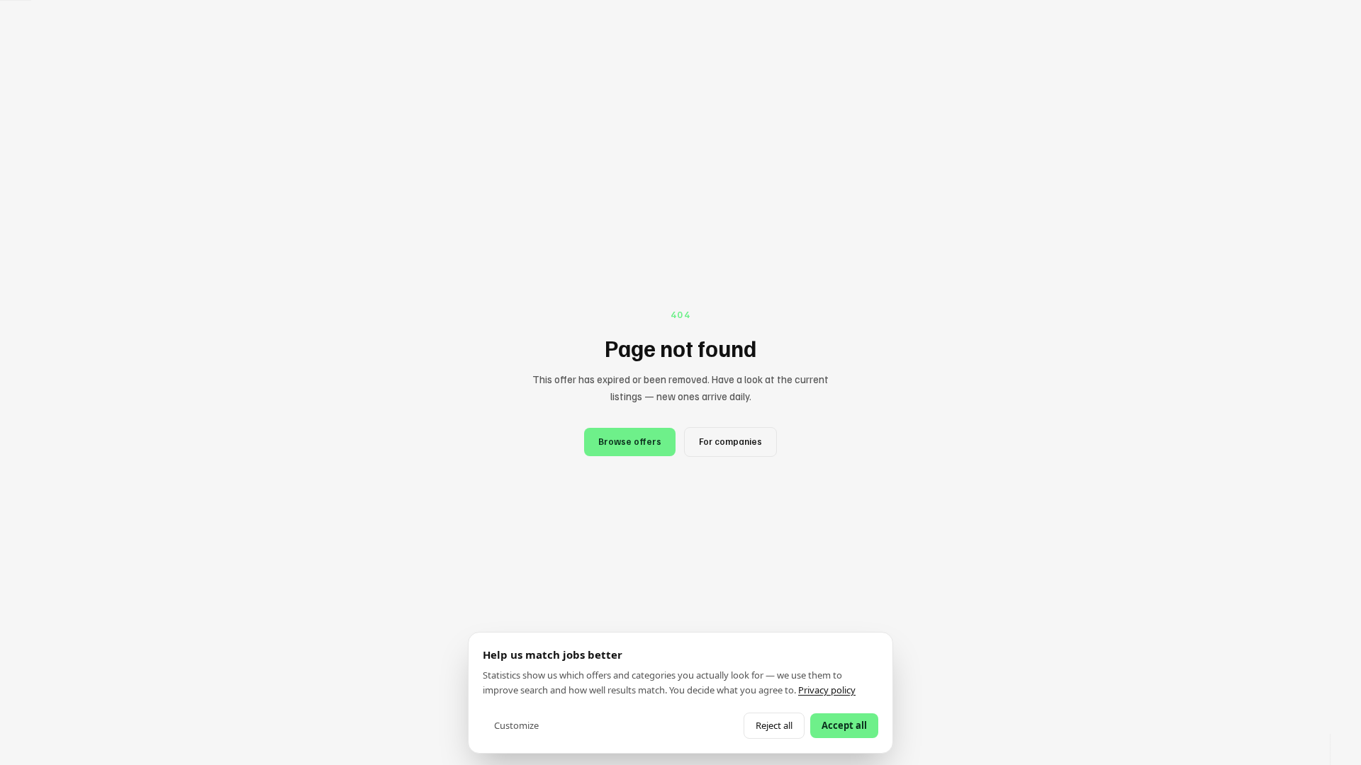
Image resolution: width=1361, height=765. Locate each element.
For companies (730, 441)
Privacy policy (827, 690)
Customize (516, 725)
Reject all (774, 725)
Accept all (844, 725)
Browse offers (629, 441)
